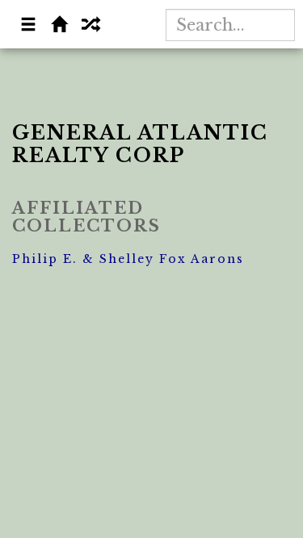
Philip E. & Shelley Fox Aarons (128, 259)
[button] (29, 25)
